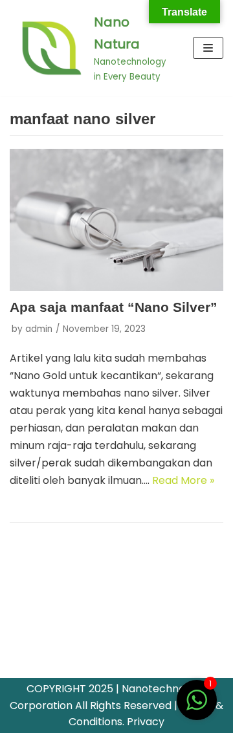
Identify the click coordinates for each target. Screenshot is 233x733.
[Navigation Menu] (208, 48)
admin (38, 329)
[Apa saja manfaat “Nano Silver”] (116, 220)
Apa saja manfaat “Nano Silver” (113, 307)
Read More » (183, 480)
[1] (196, 706)
